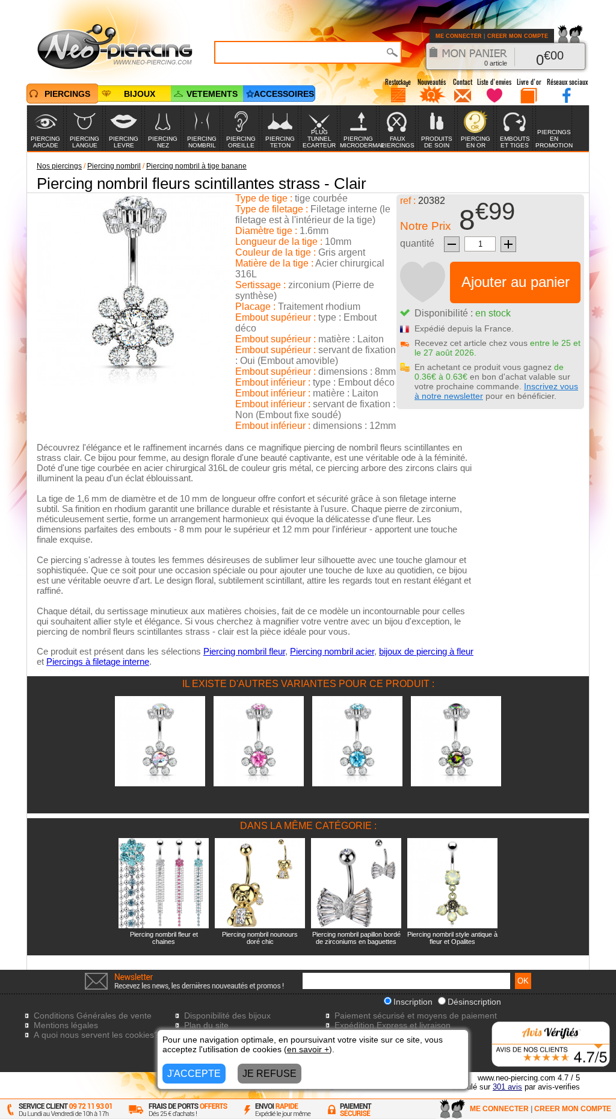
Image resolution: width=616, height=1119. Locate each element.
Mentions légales (66, 1025)
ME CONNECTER (459, 36)
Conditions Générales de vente (93, 1015)
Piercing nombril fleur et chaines (164, 938)
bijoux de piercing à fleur (426, 651)
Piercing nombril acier (332, 651)
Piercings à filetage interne (97, 661)
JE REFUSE (269, 1073)
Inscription (413, 1001)
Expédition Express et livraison (392, 1025)
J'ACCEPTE (194, 1073)
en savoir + (308, 1049)
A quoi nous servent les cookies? (96, 1035)
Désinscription (474, 1001)
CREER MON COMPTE (517, 36)
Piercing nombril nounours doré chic (260, 938)
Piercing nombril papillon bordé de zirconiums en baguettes (356, 938)
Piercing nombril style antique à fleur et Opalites (452, 938)
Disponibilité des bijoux (227, 1015)
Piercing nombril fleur (244, 651)
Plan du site (206, 1025)
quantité (417, 243)
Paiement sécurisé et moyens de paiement (415, 1015)
